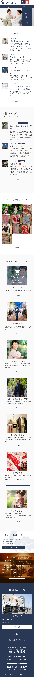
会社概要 (17, 634)
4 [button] (19, 28)
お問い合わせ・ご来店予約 (17, 675)
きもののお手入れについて (13, 547)
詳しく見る (17, 627)
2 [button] (14, 28)
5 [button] (22, 28)
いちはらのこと (17, 577)
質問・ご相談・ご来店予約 (17, 640)
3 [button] (17, 28)
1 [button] (12, 28)
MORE (17, 101)
